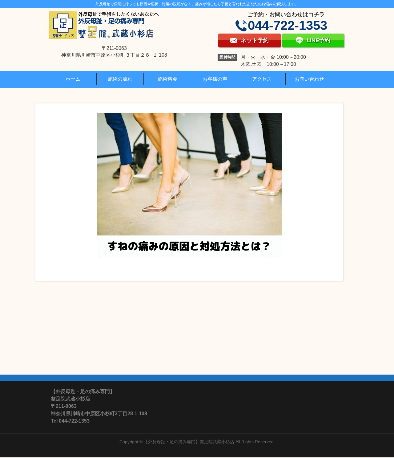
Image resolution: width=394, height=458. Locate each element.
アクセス (262, 79)
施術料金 (167, 79)
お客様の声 (215, 79)
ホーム (73, 79)
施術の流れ (120, 79)
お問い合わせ (309, 79)
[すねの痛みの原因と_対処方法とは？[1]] (189, 185)
